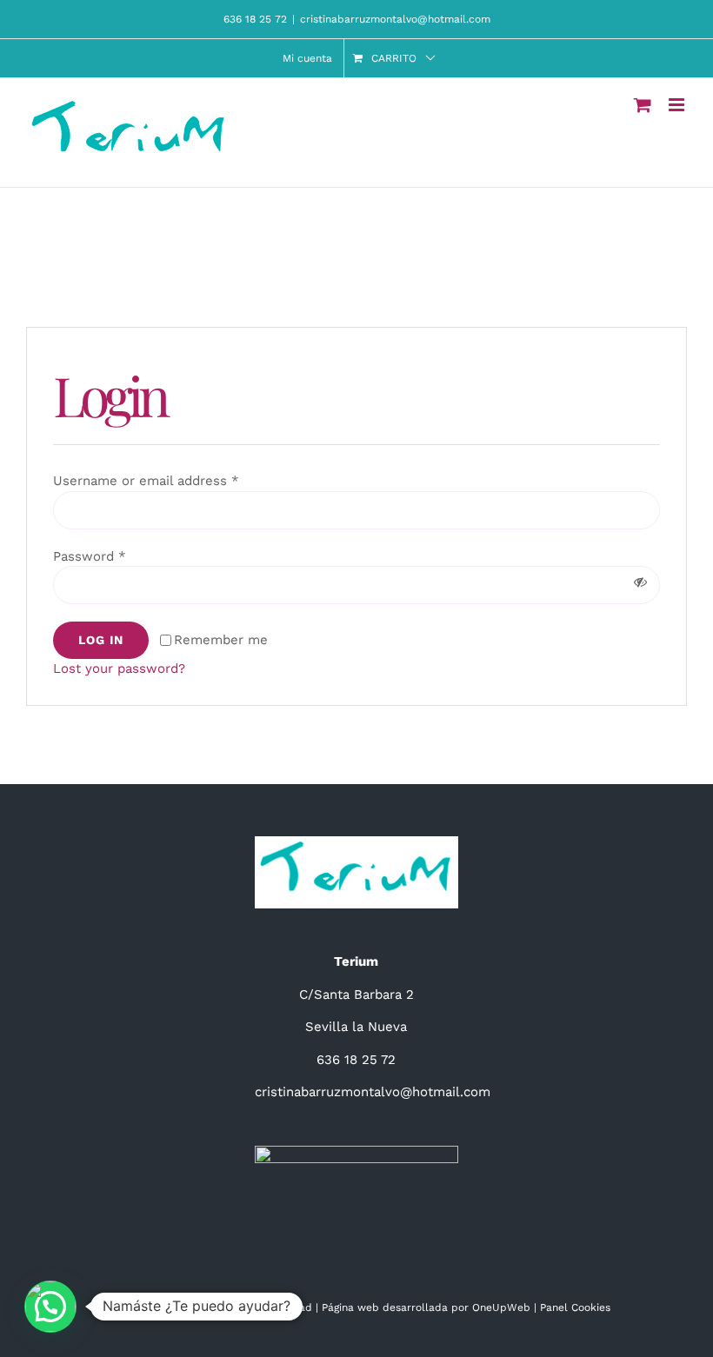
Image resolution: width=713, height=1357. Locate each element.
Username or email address (146, 481)
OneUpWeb (501, 1307)
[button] (50, 1307)
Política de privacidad (256, 1307)
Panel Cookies (575, 1307)
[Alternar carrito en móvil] (642, 105)
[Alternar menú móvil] (678, 105)
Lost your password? (119, 668)
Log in (100, 640)
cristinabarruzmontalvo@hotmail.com (395, 19)
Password (89, 556)
